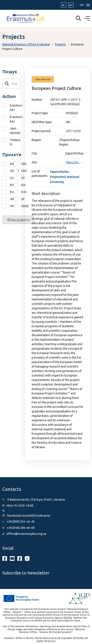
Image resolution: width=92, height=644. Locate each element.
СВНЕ (17, 206)
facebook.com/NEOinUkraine (28, 515)
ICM (17, 192)
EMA (6, 185)
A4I (6, 164)
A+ (71, 4)
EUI (17, 185)
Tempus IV (15, 142)
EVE (6, 192)
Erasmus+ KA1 (15, 108)
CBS (17, 164)
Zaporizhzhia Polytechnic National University (64, 177)
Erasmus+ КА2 (15, 119)
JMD (6, 199)
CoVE (6, 178)
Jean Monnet (15, 131)
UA (82, 4)
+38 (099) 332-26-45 (20, 521)
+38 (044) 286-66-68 (20, 527)
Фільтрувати (18, 220)
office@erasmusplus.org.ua (26, 533)
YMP (6, 206)
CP (17, 178)
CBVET (6, 171)
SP (17, 199)
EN (88, 4)
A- (63, 4)
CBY (17, 171)
